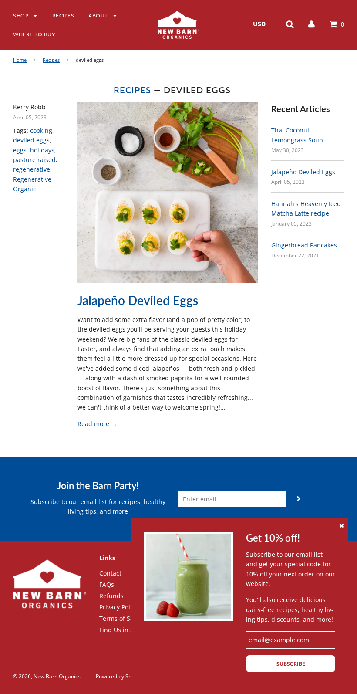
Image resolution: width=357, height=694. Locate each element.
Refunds (111, 596)
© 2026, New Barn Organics (47, 676)
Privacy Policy (118, 607)
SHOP (21, 15)
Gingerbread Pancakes (304, 245)
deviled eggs (31, 140)
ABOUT (98, 15)
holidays (42, 150)
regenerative (31, 169)
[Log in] (311, 23)
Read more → (97, 424)
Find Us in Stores (123, 630)
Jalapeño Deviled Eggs (137, 300)
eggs (20, 150)
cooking (41, 130)
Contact (110, 573)
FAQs (106, 584)
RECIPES (63, 15)
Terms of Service (123, 618)
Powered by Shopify (119, 676)
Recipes (51, 60)
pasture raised (34, 160)
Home (20, 60)
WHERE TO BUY (34, 34)
